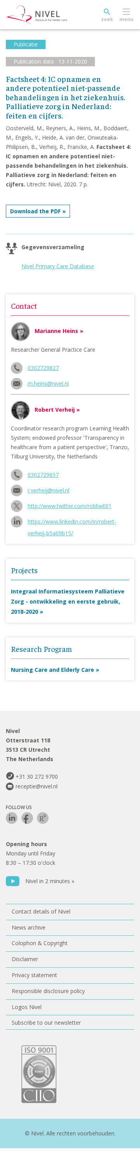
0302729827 (43, 368)
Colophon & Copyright (40, 943)
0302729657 (43, 474)
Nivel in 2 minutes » (49, 881)
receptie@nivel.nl (37, 786)
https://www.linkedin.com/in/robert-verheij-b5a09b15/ (72, 523)
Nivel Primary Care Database (57, 266)
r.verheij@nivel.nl (48, 490)
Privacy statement (34, 975)
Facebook (27, 818)
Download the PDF (35, 211)
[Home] (54, 15)
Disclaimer (25, 959)
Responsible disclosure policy (48, 991)
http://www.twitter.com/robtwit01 (70, 506)
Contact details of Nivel (41, 911)
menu (126, 19)
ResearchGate (43, 818)
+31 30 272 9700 (37, 776)
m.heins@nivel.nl (48, 383)
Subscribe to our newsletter (46, 1022)
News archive (29, 927)
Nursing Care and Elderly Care (52, 669)
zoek (107, 19)
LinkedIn (12, 818)
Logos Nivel (27, 1007)
